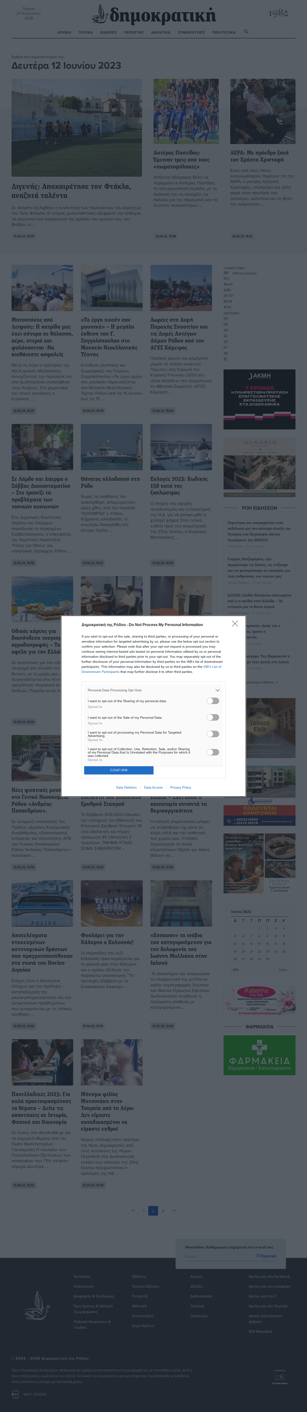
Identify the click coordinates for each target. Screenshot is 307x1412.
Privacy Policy (180, 787)
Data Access (153, 787)
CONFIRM (119, 770)
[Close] (236, 625)
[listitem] (153, 690)
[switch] (213, 701)
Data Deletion (126, 787)
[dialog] (153, 706)
